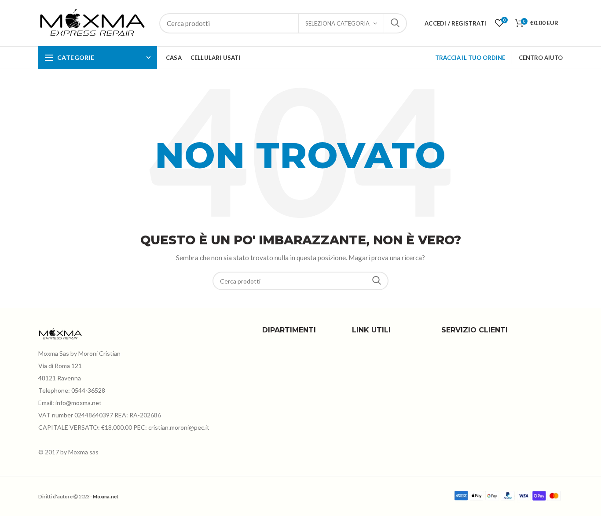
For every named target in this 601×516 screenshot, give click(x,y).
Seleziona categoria (337, 23)
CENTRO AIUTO (541, 57)
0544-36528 (88, 390)
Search (377, 281)
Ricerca (395, 23)
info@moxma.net (78, 402)
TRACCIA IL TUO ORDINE (470, 57)
